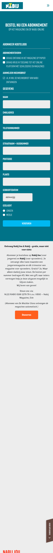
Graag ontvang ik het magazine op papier (26, 58)
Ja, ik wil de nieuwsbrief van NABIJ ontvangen (22, 80)
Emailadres (8, 112)
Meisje (9, 215)
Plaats (6, 174)
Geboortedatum (10, 190)
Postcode (7, 159)
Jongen (9, 210)
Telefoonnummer (11, 128)
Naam (5, 97)
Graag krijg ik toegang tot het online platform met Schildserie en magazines (25, 64)
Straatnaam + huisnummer (16, 143)
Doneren (26, 314)
